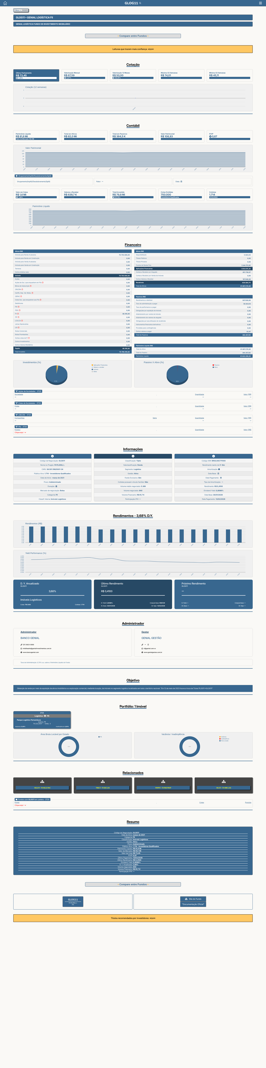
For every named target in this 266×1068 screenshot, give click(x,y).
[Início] (3, 6)
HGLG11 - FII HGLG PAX (42, 788)
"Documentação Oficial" (193, 904)
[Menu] (260, 3)
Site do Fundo (195, 899)
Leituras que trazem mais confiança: (130, 49)
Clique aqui (19, 432)
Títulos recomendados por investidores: (130, 918)
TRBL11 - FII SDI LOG (103, 788)
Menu (17, 10)
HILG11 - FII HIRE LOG (223, 788)
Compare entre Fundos (133, 35)
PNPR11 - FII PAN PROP (163, 788)
